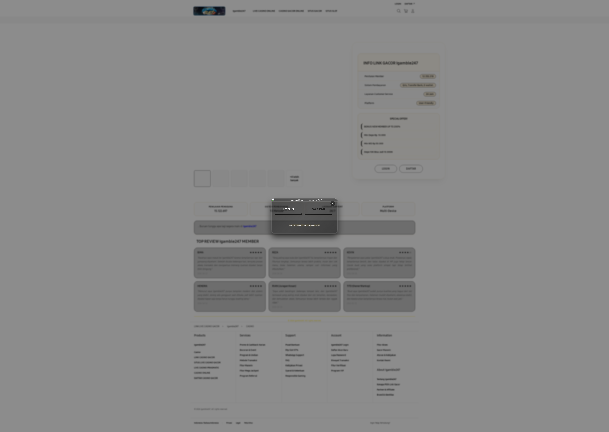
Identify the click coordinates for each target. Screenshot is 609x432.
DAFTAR (319, 209)
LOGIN (288, 209)
